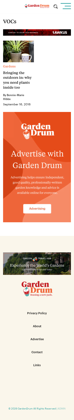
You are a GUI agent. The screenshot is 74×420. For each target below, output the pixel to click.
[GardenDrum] (37, 6)
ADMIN (62, 408)
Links (37, 365)
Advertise (37, 339)
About (37, 326)
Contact (37, 352)
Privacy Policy (37, 313)
